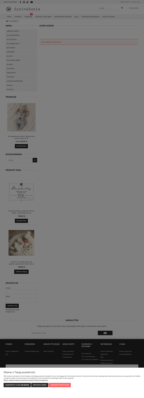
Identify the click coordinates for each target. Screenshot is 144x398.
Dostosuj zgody (40, 385)
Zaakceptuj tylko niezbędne (17, 385)
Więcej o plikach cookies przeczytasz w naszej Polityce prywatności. (26, 380)
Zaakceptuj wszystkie (59, 385)
